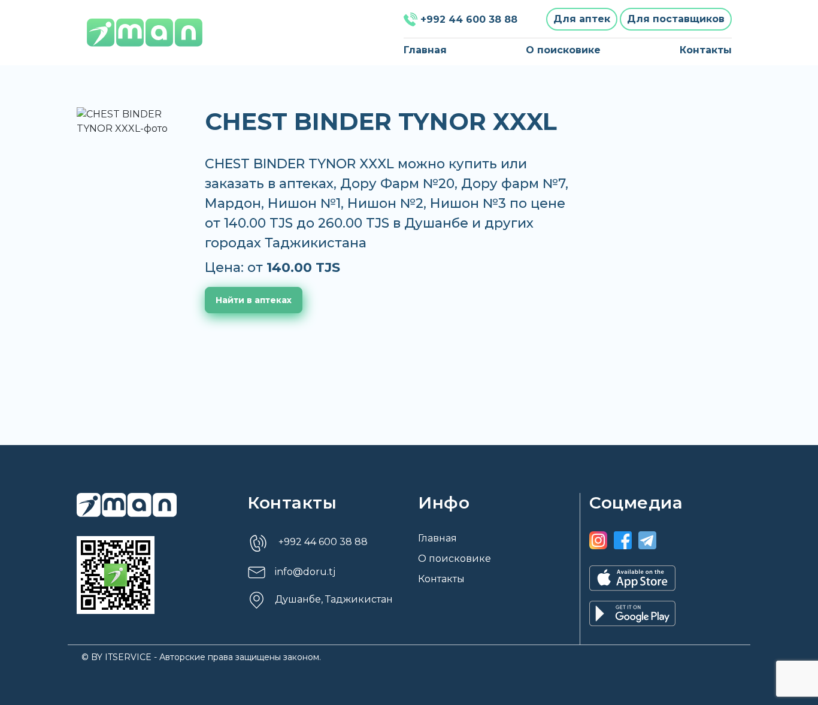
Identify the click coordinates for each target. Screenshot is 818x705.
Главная (425, 50)
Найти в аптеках (254, 300)
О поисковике (563, 50)
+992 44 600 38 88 (468, 19)
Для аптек (581, 19)
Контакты (706, 50)
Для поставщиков (676, 19)
